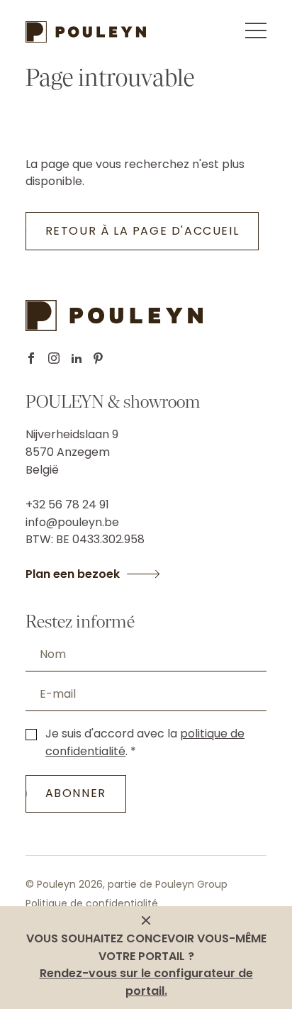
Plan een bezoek (73, 574)
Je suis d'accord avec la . (145, 742)
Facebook (31, 358)
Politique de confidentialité (92, 903)
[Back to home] (86, 32)
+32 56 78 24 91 (67, 504)
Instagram (54, 358)
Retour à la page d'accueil (142, 231)
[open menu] (255, 30)
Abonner (75, 793)
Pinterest (98, 358)
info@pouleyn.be (72, 522)
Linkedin (76, 358)
